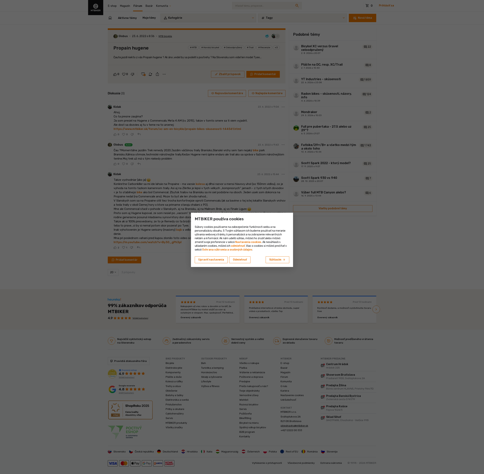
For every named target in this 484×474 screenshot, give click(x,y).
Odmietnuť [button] (240, 259)
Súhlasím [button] (277, 260)
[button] (238, 245)
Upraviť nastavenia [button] (211, 259)
